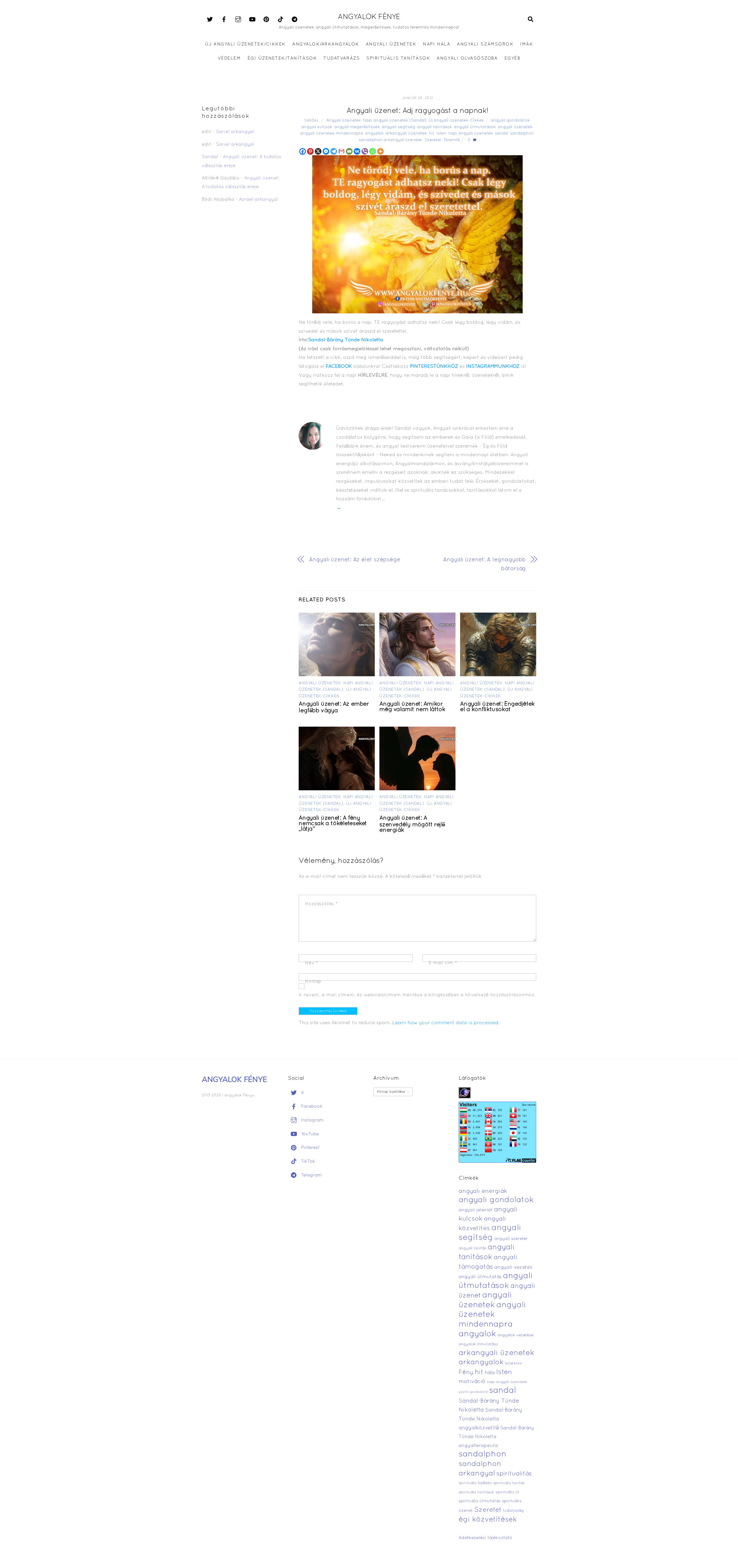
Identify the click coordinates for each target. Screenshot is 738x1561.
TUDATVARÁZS (341, 58)
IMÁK (526, 44)
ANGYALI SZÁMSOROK (485, 44)
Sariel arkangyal (235, 132)
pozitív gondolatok (473, 1392)
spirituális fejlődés (475, 1483)
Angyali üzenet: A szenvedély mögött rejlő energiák (412, 824)
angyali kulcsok (317, 127)
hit (431, 133)
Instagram (312, 1120)
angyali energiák (483, 1191)
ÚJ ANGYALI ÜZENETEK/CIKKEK (245, 44)
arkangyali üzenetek (406, 133)
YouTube (309, 1134)
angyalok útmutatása (478, 1344)
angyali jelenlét (476, 1210)
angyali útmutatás (480, 1277)
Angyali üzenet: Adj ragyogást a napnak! (418, 111)
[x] (210, 20)
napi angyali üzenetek (470, 133)
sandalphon (522, 133)
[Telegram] (333, 151)
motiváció (472, 1381)
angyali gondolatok (510, 120)
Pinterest (310, 1148)
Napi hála (436, 44)
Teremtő (451, 140)
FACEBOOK (339, 366)
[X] (318, 151)
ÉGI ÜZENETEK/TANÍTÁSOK (282, 58)
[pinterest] (266, 20)
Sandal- (317, 340)
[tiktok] (280, 20)
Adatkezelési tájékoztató (485, 1538)
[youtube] (252, 20)
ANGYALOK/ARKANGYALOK (325, 44)
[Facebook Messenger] (326, 151)
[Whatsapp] (372, 151)
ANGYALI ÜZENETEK (391, 44)
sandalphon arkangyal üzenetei (391, 140)
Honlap (313, 982)
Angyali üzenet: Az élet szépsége (354, 559)
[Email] (349, 151)
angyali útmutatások (475, 127)
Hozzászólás (321, 904)
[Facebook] (302, 151)
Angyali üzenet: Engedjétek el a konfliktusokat (497, 707)
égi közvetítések (488, 1519)
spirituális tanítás (508, 1483)
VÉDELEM (229, 58)
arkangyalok (481, 1362)
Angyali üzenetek (343, 120)
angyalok (374, 133)
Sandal (311, 120)
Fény (466, 1372)
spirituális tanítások (476, 1492)
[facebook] (224, 20)
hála (490, 1373)
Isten (441, 133)
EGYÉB (512, 58)
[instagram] (238, 20)
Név (311, 963)
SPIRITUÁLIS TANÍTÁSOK (398, 58)
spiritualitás (514, 1474)
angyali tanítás (472, 1248)
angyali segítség (398, 127)
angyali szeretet (511, 1239)
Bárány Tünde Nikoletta (355, 340)
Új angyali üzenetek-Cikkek (456, 120)
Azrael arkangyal (258, 200)
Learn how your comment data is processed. (446, 1023)
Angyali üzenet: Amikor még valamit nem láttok (412, 707)
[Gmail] (341, 151)
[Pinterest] (310, 151)
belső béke (513, 1363)
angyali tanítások (434, 127)
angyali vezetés (513, 1267)
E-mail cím (443, 963)
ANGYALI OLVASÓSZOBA (467, 58)
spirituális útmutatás (479, 1501)
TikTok (307, 1162)
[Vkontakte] (357, 151)
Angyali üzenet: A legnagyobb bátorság (484, 564)
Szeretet (433, 140)
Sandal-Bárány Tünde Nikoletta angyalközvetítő (490, 1419)
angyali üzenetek (515, 127)
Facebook (311, 1107)
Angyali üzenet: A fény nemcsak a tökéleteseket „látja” (333, 824)
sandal (501, 133)
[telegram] (294, 20)
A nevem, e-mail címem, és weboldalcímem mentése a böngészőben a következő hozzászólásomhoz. (417, 995)
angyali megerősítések (357, 127)
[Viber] (365, 151)
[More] (380, 151)
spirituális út (507, 1492)
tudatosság (513, 1511)
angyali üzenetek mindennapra (331, 133)
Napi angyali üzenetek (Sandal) (395, 120)
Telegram (311, 1175)
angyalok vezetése (515, 1335)
